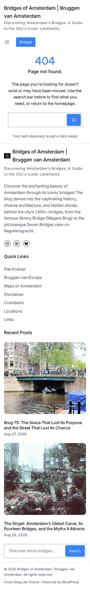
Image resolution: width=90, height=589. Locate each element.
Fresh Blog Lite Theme (21, 582)
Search (75, 551)
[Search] (74, 120)
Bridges (26, 42)
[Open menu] (7, 42)
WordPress (70, 582)
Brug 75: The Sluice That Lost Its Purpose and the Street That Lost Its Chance (43, 425)
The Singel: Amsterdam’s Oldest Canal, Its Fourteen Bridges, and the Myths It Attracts (44, 526)
